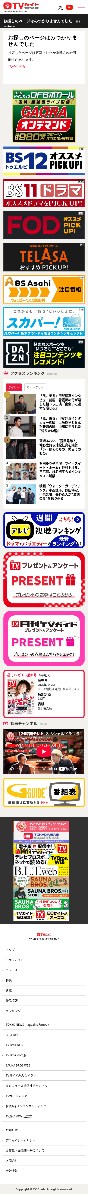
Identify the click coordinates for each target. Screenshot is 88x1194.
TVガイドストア (16, 1096)
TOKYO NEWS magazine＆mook (27, 1024)
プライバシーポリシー (21, 1140)
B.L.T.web (12, 1035)
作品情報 (12, 1000)
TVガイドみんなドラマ (21, 1075)
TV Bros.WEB (14, 1045)
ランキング (13, 1011)
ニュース (12, 970)
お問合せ (12, 1160)
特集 (9, 980)
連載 (9, 990)
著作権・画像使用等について (25, 1150)
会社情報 (12, 1171)
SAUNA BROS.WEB (18, 1065)
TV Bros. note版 (16, 1055)
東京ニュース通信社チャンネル (26, 1085)
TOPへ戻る (16, 66)
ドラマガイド (15, 959)
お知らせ (12, 1130)
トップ (10, 949)
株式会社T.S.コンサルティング (26, 1106)
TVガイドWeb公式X (19, 1116)
